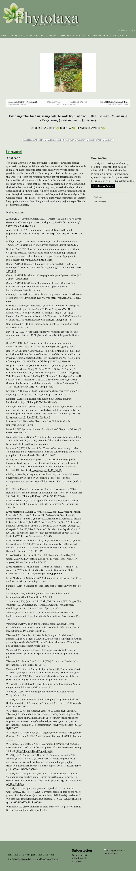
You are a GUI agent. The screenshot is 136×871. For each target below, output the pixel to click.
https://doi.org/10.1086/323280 (46, 469)
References (101, 201)
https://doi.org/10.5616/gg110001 (44, 573)
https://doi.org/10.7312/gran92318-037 (58, 346)
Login (132, 30)
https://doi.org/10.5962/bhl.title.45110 (32, 259)
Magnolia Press (28, 859)
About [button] (121, 35)
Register (122, 30)
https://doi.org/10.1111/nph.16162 (35, 386)
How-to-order (100, 35)
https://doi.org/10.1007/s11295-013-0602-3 (28, 417)
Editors (87, 35)
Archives (34, 35)
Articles (23, 35)
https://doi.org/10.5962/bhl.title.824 (38, 402)
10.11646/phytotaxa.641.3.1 (116, 102)
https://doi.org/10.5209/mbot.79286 (34, 750)
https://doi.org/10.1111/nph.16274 (52, 394)
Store (113, 35)
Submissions (65, 35)
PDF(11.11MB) (14, 151)
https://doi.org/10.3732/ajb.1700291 (51, 361)
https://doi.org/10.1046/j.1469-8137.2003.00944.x (40, 496)
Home (3, 35)
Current (12, 35)
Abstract (100, 197)
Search (76, 35)
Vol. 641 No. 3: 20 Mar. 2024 (25, 102)
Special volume (48, 35)
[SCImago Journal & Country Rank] (116, 851)
